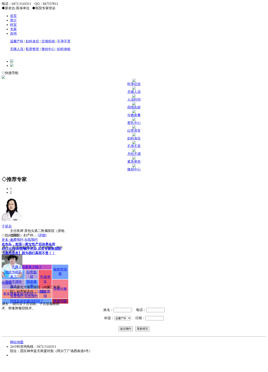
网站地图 (16, 342)
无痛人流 (16, 49)
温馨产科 (16, 41)
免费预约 (16, 239)
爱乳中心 (134, 123)
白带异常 (134, 130)
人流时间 (134, 99)
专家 (13, 29)
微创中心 (48, 49)
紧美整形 (134, 161)
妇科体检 (64, 49)
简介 (13, 20)
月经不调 (134, 154)
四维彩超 (134, 107)
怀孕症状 (134, 84)
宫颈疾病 (48, 41)
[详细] (42, 235)
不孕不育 (64, 41)
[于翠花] (12, 220)
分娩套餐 (134, 115)
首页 (13, 16)
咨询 (13, 33)
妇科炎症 (32, 41)
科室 (13, 24)
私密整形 (32, 49)
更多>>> (8, 240)
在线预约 (31, 239)
